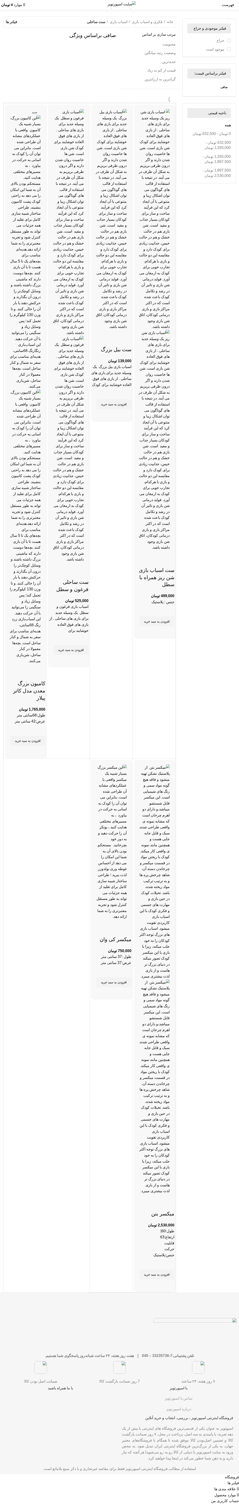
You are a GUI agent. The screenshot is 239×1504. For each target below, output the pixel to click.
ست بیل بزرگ (116, 349)
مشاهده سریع (168, 632)
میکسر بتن (162, 1214)
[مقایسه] (164, 556)
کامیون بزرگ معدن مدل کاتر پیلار (29, 691)
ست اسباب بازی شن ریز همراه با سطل (156, 577)
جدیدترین (169, 62)
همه (228, 125)
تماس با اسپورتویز (178, 1398)
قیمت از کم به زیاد (161, 70)
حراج (221, 40)
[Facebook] (114, 1401)
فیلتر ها (11, 22)
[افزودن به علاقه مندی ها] (168, 610)
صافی (224, 87)
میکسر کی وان (115, 939)
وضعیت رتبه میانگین (160, 53)
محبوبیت (169, 44)
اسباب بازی (118, 22)
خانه (169, 22)
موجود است (215, 49)
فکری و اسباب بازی (146, 22)
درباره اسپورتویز (178, 1409)
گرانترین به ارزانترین (160, 79)
